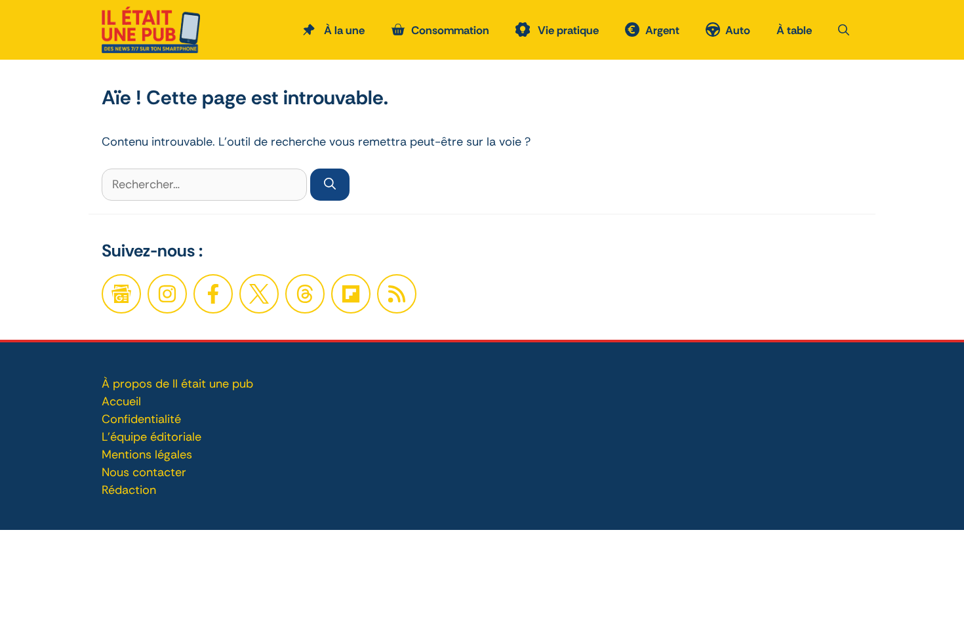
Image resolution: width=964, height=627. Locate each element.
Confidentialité (141, 419)
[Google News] (121, 294)
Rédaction (129, 490)
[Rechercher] (330, 185)
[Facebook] (167, 294)
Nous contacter (144, 472)
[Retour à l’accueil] (151, 29)
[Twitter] (259, 294)
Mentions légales (147, 454)
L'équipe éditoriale (151, 437)
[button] (843, 30)
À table (794, 30)
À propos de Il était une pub (177, 384)
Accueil (121, 401)
